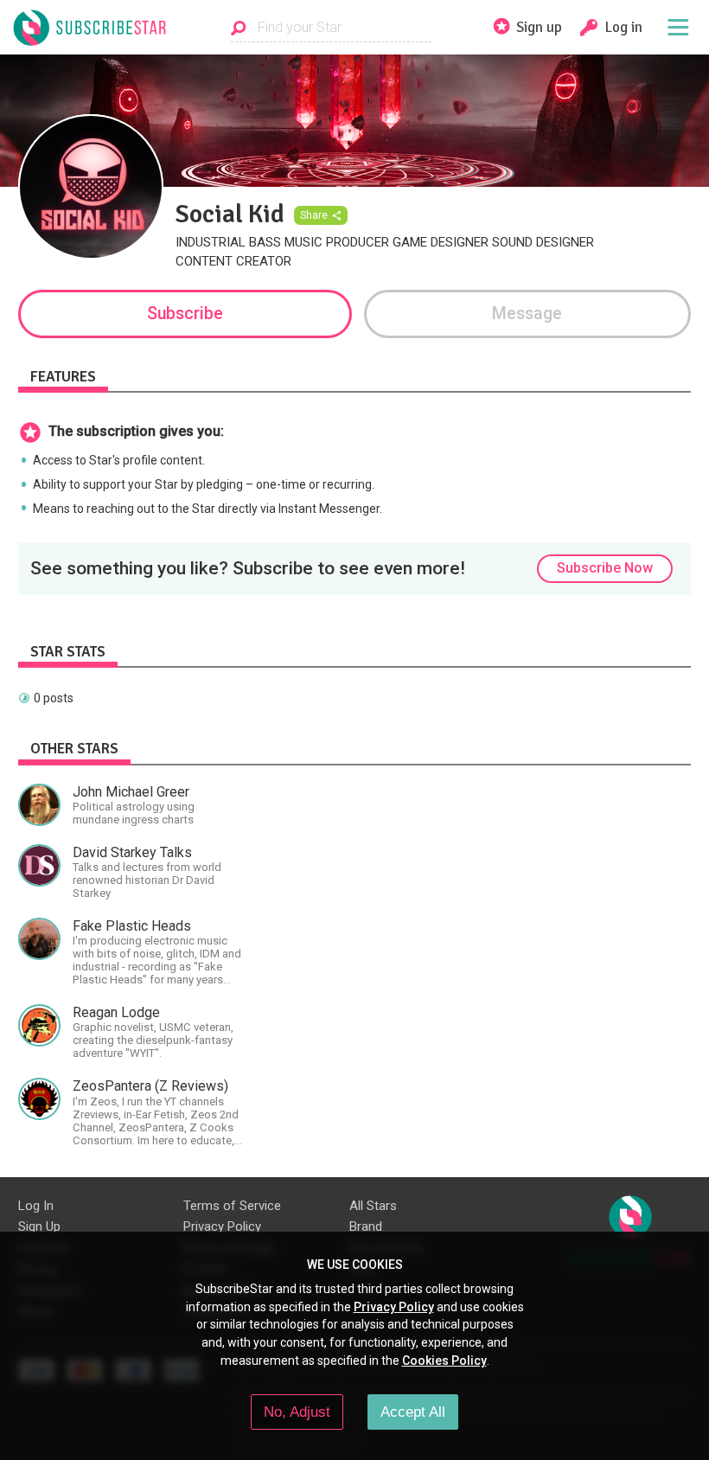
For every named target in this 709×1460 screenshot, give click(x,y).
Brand (365, 1226)
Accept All (412, 1411)
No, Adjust (297, 1411)
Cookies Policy (444, 1360)
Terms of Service (232, 1205)
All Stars (373, 1205)
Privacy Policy (222, 1226)
